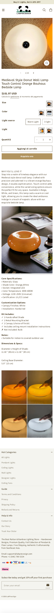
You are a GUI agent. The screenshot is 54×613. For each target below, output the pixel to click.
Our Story (6, 526)
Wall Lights (6, 472)
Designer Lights (8, 478)
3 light (47, 121)
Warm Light (33, 121)
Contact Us (6, 521)
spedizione (14, 96)
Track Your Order (9, 531)
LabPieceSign (11, 596)
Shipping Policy (8, 504)
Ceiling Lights (8, 467)
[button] (3, 10)
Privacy (5, 499)
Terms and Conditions (11, 494)
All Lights (6, 457)
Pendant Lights (8, 462)
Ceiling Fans (7, 483)
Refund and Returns (11, 509)
